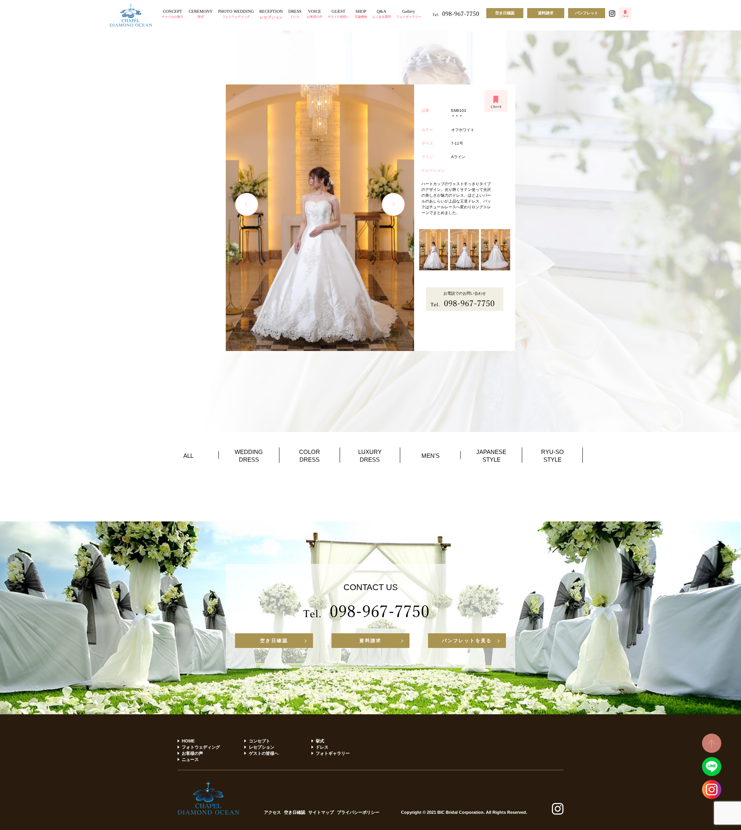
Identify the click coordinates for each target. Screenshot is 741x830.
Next (393, 204)
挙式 (320, 741)
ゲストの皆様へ (263, 753)
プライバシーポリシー (358, 812)
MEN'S (430, 455)
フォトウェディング (201, 747)
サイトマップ (321, 812)
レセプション (261, 747)
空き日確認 (504, 13)
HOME (188, 741)
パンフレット (586, 13)
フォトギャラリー (333, 753)
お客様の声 (192, 753)
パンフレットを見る (467, 640)
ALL (188, 455)
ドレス (322, 747)
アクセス (272, 812)
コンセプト (259, 741)
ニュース (190, 759)
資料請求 (545, 13)
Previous (246, 204)
